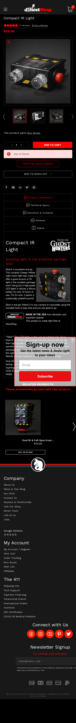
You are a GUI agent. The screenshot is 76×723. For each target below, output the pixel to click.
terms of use (54, 694)
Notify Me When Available (38, 163)
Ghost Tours (11, 510)
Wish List (9, 566)
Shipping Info (11, 585)
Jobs (7, 519)
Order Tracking (12, 558)
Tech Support (12, 590)
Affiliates (9, 571)
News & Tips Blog (14, 489)
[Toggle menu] (10, 9)
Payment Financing (15, 594)
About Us (9, 484)
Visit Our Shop (12, 506)
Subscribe (45, 376)
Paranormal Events (15, 599)
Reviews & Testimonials (17, 502)
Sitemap (42, 696)
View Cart (9, 553)
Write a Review (40, 25)
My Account (11, 549)
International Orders (15, 603)
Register (25, 549)
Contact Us (10, 497)
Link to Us (10, 515)
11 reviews (25, 25)
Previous (3, 116)
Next (72, 116)
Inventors (9, 607)
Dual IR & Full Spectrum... (38, 440)
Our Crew (9, 493)
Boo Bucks (33, 132)
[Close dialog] (73, 340)
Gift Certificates (13, 612)
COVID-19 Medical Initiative (20, 616)
